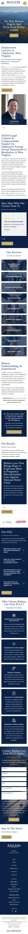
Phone (3, 778)
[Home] (13, 3)
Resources (14, 871)
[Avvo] (15, 911)
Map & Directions (14, 891)
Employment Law (14, 868)
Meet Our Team (7, 90)
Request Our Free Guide (14, 432)
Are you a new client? (7, 788)
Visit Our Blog (6, 837)
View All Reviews (7, 243)
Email (3, 783)
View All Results (7, 511)
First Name (4, 768)
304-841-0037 (14, 853)
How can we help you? (7, 793)
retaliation (11, 77)
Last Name (4, 773)
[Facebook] (12, 911)
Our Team (13, 865)
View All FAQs (6, 592)
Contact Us (14, 35)
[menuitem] (10, 927)
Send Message (14, 819)
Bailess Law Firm (8, 67)
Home (14, 862)
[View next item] (4, 128)
